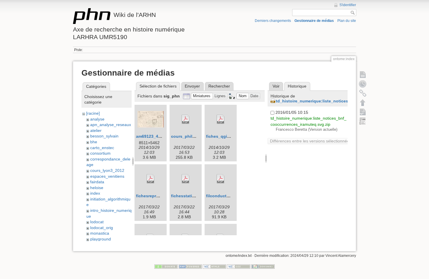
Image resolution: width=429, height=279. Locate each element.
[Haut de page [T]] (362, 102)
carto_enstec (102, 147)
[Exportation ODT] (362, 111)
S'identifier (347, 5)
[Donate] (166, 266)
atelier (96, 130)
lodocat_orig (101, 227)
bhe (93, 142)
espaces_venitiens (107, 176)
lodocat (97, 221)
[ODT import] (362, 121)
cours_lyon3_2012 (107, 170)
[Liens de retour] (362, 93)
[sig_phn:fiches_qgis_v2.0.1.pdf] (220, 119)
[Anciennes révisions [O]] (362, 83)
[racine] (93, 113)
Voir (276, 86)
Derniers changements (273, 21)
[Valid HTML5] (214, 266)
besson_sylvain (104, 136)
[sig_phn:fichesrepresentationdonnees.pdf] (150, 179)
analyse (97, 119)
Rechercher (219, 86)
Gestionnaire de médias (314, 21)
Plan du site (346, 21)
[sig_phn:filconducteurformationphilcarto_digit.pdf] (220, 179)
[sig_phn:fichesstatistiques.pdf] (185, 179)
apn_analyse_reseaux (110, 124)
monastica (99, 233)
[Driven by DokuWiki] (263, 266)
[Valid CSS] (238, 266)
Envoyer (192, 86)
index (95, 193)
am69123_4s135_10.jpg (159, 136)
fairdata (97, 181)
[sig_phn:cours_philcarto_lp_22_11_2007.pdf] (185, 119)
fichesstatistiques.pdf (193, 195)
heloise (96, 187)
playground (100, 239)
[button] (202, 96)
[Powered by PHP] (190, 266)
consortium (100, 153)
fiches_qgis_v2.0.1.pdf (228, 136)
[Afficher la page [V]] (362, 74)
